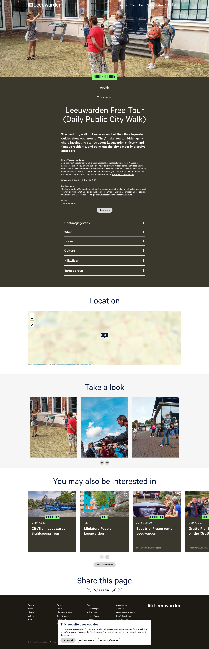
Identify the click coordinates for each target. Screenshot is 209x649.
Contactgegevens (77, 223)
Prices (68, 241)
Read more (105, 209)
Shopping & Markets (65, 612)
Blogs (30, 619)
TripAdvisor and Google (123, 174)
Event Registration (124, 615)
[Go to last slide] (102, 462)
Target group (73, 270)
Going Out (61, 619)
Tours (59, 608)
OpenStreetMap (38, 364)
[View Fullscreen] (32, 325)
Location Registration (125, 612)
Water (30, 608)
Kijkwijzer (71, 260)
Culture (69, 250)
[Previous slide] (102, 557)
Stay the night (93, 608)
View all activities (104, 564)
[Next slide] (107, 462)
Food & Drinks (63, 615)
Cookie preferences (57, 642)
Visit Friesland (122, 619)
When (68, 232)
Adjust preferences (109, 640)
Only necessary (86, 640)
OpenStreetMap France (85, 364)
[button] (105, 335)
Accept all (68, 640)
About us (120, 608)
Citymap (90, 619)
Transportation (93, 615)
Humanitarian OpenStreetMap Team (65, 364)
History (31, 612)
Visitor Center (93, 612)
